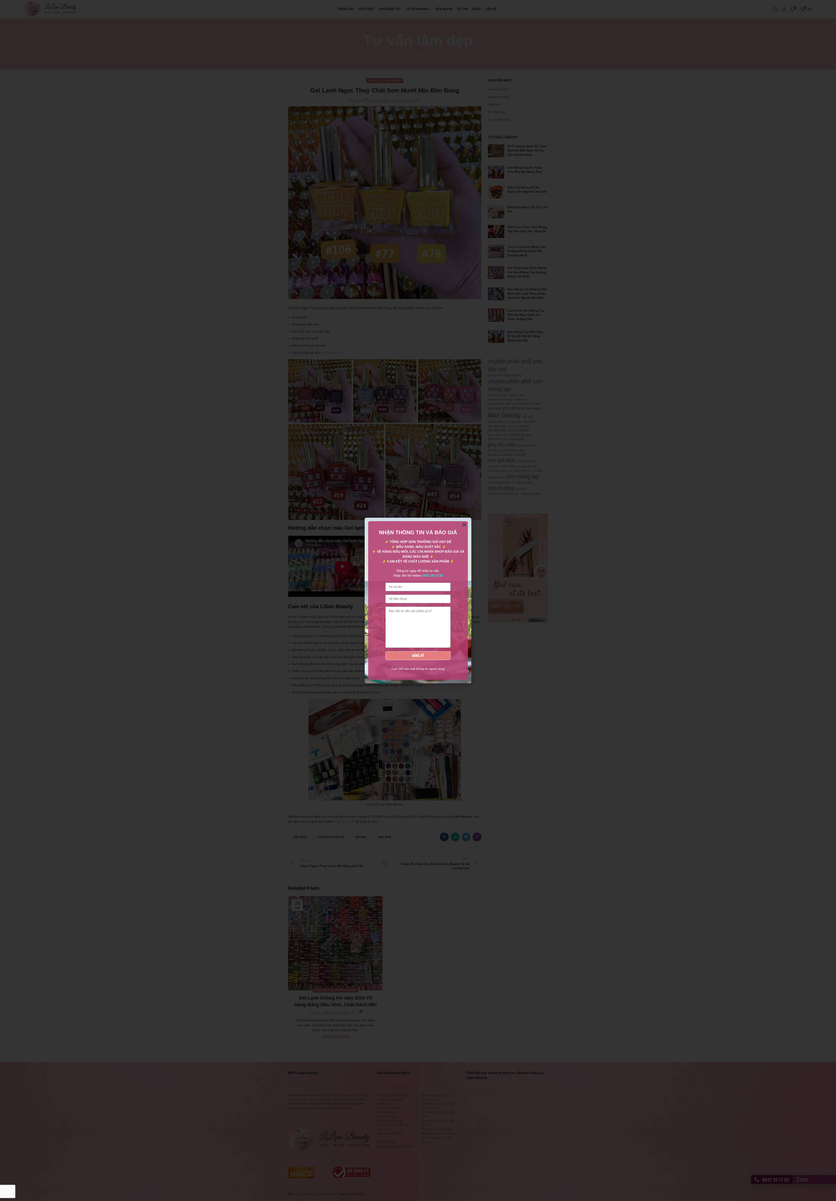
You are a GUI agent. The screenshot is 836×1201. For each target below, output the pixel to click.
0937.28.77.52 (433, 575)
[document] (418, 600)
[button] (464, 524)
